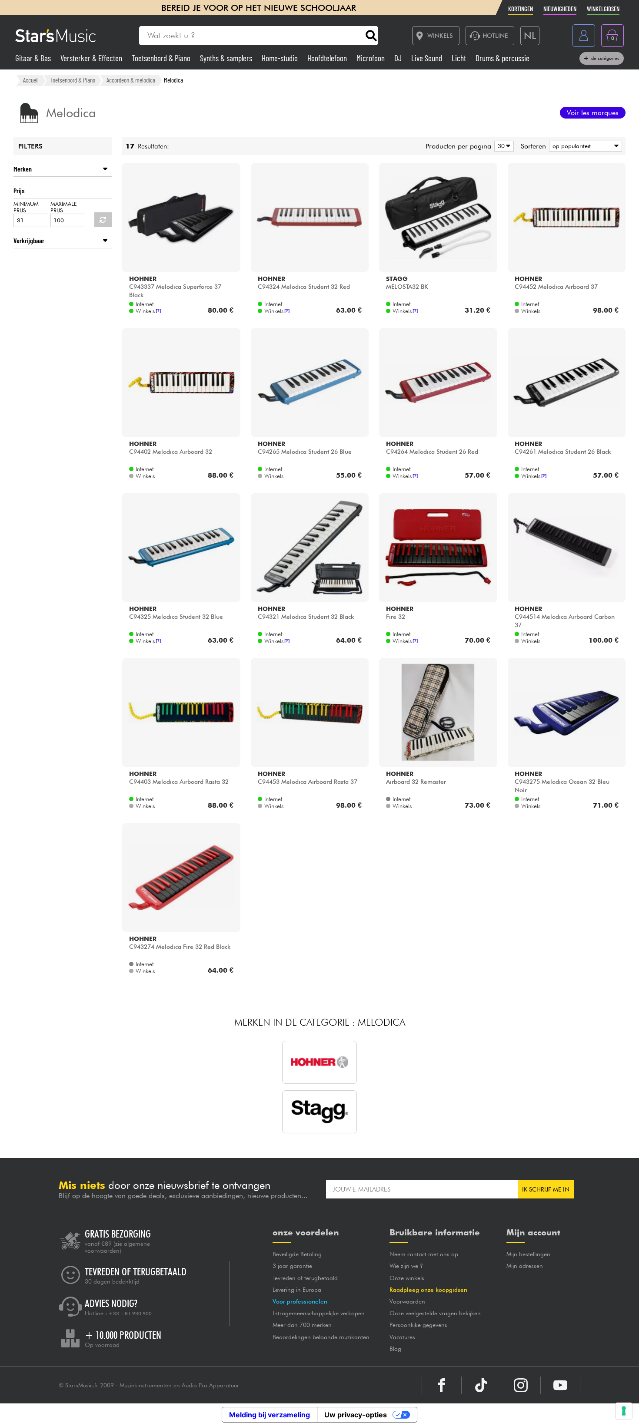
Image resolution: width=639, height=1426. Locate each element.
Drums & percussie (502, 58)
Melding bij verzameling (269, 1414)
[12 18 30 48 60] (502, 146)
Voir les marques (593, 113)
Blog (395, 1348)
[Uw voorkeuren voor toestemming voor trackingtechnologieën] (624, 1411)
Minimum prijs (26, 207)
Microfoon (371, 58)
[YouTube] (560, 1385)
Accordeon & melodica (130, 80)
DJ (398, 58)
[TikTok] (481, 1385)
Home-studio (281, 58)
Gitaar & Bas (34, 58)
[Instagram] (520, 1385)
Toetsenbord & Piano (162, 58)
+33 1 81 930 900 (130, 1313)
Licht (460, 58)
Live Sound (427, 58)
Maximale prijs (63, 207)
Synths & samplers (227, 58)
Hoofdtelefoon (328, 58)
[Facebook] (441, 1385)
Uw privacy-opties (355, 1414)
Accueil (31, 80)
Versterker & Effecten (92, 58)
